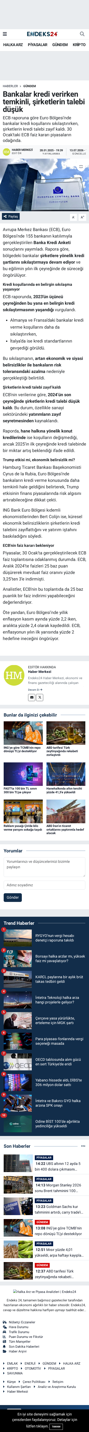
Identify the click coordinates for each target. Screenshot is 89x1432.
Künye (11, 1382)
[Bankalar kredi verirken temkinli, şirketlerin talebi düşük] (44, 185)
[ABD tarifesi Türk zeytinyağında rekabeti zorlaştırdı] (66, 733)
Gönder (13, 897)
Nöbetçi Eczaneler (22, 1322)
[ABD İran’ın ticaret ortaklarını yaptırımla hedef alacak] (66, 811)
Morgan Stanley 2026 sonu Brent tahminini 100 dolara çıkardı (58, 1188)
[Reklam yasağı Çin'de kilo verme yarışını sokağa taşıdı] (23, 811)
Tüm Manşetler (19, 1342)
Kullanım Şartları (19, 1387)
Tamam (56, 1426)
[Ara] (82, 34)
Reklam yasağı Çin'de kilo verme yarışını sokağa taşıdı (23, 827)
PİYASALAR (37, 44)
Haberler (10, 86)
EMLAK (12, 1363)
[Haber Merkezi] (14, 675)
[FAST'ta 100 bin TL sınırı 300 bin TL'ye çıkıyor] (23, 774)
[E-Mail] (31, 697)
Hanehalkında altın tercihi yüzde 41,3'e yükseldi (64, 790)
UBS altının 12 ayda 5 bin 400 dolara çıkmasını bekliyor (58, 1166)
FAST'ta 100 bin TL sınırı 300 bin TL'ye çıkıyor (20, 790)
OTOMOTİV (33, 1368)
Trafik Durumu (19, 1332)
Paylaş (13, 216)
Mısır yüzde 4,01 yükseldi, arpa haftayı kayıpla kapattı (58, 1252)
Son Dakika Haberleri (24, 1347)
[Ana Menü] (5, 34)
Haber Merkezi (39, 672)
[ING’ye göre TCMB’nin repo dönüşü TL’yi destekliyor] (23, 733)
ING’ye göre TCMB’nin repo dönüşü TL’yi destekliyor (22, 749)
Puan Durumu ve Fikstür (26, 1337)
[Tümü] (83, 1146)
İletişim (57, 1382)
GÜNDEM (60, 44)
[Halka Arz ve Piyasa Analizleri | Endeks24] (42, 34)
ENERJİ (30, 1363)
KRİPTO (79, 44)
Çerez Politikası (34, 1382)
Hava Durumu (18, 1327)
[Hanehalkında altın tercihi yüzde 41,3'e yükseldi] (66, 774)
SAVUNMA (15, 1373)
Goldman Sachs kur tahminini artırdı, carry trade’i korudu (58, 1209)
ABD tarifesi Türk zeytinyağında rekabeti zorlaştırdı (62, 751)
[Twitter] (39, 697)
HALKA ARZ (13, 44)
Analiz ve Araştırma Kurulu (57, 1387)
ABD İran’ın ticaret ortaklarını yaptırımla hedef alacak (65, 829)
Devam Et (34, 689)
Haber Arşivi (18, 1351)
